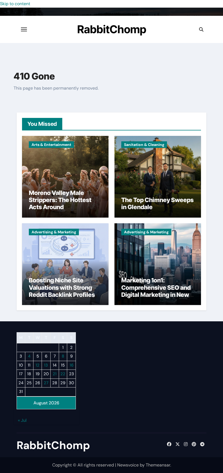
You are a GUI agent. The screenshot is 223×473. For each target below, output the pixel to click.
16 (71, 365)
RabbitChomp (111, 29)
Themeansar (158, 465)
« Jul (22, 420)
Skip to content (15, 4)
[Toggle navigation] (24, 29)
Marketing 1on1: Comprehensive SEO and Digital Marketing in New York (156, 291)
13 (46, 365)
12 (37, 365)
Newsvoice (128, 465)
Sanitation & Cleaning (144, 144)
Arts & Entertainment (51, 144)
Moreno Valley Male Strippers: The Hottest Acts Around (60, 200)
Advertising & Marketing (54, 232)
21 (55, 374)
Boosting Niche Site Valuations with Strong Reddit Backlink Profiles (62, 287)
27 (46, 383)
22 (62, 374)
